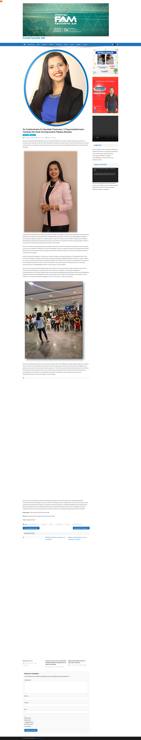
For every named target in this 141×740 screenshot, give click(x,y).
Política (51, 44)
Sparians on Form (27, 661)
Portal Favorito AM (34, 37)
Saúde (72, 44)
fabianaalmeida (59, 524)
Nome (26, 696)
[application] (105, 175)
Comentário (27, 680)
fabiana (51, 524)
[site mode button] (113, 44)
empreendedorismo (34, 524)
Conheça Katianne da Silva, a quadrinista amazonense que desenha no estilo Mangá (32, 528)
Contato (85, 44)
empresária (44, 524)
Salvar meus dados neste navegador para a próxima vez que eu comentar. (28, 722)
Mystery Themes (37, 738)
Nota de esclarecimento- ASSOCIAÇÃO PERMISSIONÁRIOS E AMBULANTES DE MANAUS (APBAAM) (56, 662)
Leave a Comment (51, 137)
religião (78, 44)
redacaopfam (41, 137)
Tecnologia (58, 44)
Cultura (66, 44)
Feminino (26, 135)
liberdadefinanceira (76, 524)
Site (25, 709)
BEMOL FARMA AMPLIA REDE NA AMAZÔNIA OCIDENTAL (76, 661)
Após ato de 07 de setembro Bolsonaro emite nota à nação (82, 528)
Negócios (33, 135)
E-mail (26, 702)
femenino (67, 524)
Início (38, 44)
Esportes (44, 44)
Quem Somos (30, 44)
